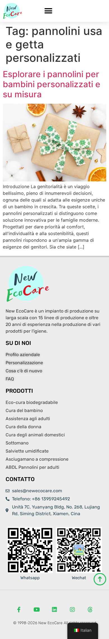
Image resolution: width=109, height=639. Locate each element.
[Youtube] (36, 609)
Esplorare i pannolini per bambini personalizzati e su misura (51, 84)
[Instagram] (72, 609)
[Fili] (90, 609)
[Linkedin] (54, 609)
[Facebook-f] (18, 609)
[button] (48, 11)
